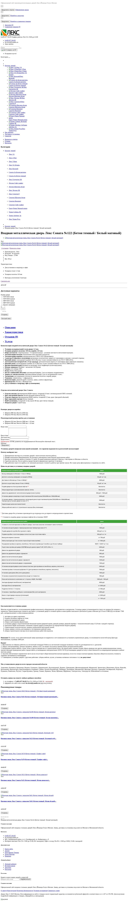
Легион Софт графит (16, 183)
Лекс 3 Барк (13, 161)
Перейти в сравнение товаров (20, 21)
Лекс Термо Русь (14, 219)
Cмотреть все (5, 281)
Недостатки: (5, 439)
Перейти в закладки (17, 15)
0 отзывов (4, 248)
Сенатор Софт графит (16, 205)
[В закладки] (3, 311)
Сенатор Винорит (15, 201)
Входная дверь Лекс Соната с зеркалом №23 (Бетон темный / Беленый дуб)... (28, 738)
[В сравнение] (5, 311)
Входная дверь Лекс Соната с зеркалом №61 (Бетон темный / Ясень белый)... (28, 801)
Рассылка (8, 869)
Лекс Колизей (13, 169)
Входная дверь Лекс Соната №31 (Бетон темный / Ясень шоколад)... (25, 780)
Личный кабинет (10, 864)
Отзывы (7, 141)
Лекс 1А (11, 154)
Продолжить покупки (8, 10)
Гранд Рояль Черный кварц (18, 208)
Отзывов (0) (11, 336)
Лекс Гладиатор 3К (15, 179)
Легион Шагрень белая (16, 187)
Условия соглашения (41, 890)
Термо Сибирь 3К (15, 212)
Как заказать (9, 132)
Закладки (8, 867)
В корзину (5, 314)
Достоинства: (5, 437)
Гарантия (8, 136)
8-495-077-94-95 (10, 40)
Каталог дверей (10, 65)
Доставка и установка (12, 134)
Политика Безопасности (25, 890)
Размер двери (5, 295)
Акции (7, 851)
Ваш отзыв (4, 435)
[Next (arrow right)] (3, 818)
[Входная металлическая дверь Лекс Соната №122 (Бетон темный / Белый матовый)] (34, 238)
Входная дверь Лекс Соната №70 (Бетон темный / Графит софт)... (24, 759)
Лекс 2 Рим (12, 158)
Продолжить (5, 15)
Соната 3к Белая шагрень (17, 172)
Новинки (8, 856)
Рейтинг (3, 443)
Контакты (8, 143)
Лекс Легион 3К (14, 190)
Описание (10, 327)
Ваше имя (4, 427)
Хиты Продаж (9, 854)
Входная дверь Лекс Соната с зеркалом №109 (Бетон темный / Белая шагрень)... (30, 718)
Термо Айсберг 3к (15, 215)
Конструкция (11, 890)
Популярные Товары (12, 852)
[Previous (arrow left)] (1, 818)
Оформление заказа (22, 10)
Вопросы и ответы (11, 139)
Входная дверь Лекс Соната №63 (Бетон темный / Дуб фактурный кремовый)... (29, 697)
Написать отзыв (15, 248)
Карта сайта (9, 849)
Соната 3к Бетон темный (17, 176)
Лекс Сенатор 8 (14, 194)
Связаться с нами (54, 890)
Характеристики (14, 332)
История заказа (10, 866)
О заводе (4, 890)
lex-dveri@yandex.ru (11, 42)
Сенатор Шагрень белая (17, 197)
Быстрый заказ (6, 318)
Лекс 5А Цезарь (14, 165)
